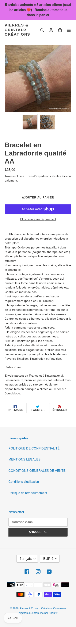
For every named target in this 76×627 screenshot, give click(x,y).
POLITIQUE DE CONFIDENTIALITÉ (34, 448)
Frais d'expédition (37, 176)
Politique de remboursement (27, 493)
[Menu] (68, 30)
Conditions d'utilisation (23, 481)
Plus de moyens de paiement (38, 219)
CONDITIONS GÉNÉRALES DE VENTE (36, 470)
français (26, 558)
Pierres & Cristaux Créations (17, 29)
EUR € (48, 558)
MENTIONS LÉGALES (24, 459)
